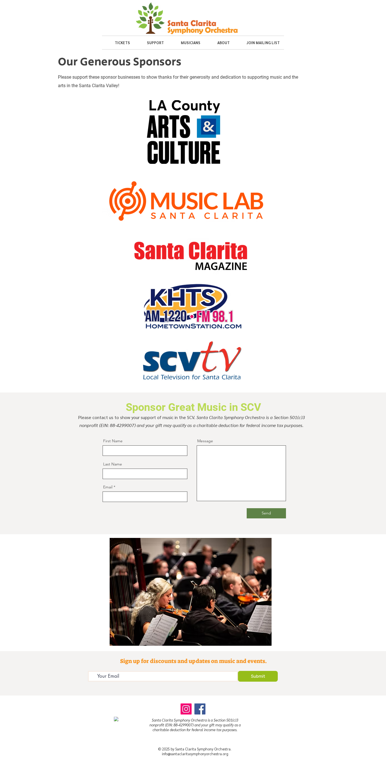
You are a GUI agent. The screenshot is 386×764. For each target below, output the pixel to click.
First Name (113, 441)
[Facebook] (199, 708)
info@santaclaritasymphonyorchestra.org (195, 753)
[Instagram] (186, 708)
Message (205, 441)
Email (107, 487)
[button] (118, 42)
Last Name (112, 464)
